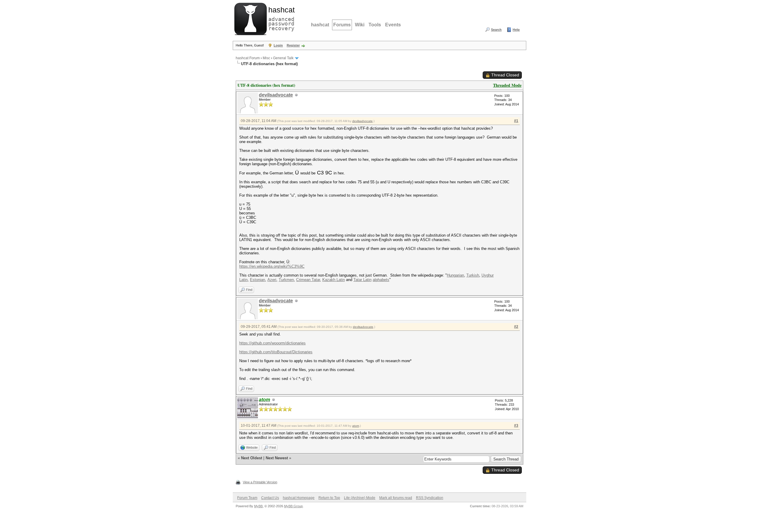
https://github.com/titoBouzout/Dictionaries (275, 352)
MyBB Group (293, 506)
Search (496, 29)
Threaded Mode (507, 85)
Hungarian (455, 275)
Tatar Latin (362, 279)
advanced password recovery (280, 18)
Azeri (271, 279)
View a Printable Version (260, 482)
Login (278, 45)
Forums (342, 24)
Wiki (359, 24)
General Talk (283, 58)
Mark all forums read (395, 498)
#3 (516, 425)
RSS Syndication (429, 498)
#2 (516, 327)
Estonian (257, 279)
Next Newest (277, 458)
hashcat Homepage (299, 498)
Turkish (472, 275)
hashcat (320, 24)
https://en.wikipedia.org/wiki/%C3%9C (271, 266)
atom (355, 425)
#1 (516, 121)
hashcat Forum (248, 58)
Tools (375, 24)
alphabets (381, 279)
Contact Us (270, 498)
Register (293, 45)
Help (516, 29)
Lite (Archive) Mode (359, 498)
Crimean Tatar (308, 279)
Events (393, 24)
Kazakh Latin (333, 279)
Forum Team (247, 498)
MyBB (258, 506)
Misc (266, 58)
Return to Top (329, 498)
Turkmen (286, 279)
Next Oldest (251, 458)
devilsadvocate (276, 94)
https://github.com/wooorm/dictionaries (272, 343)
